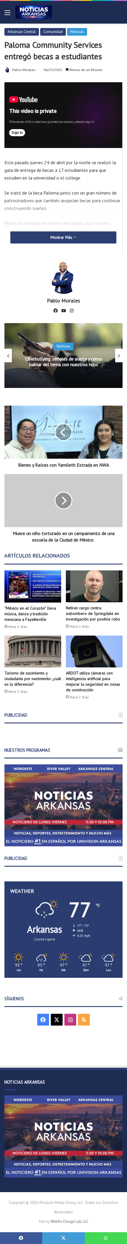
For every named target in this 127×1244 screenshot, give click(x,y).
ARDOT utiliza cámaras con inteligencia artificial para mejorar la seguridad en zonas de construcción (93, 681)
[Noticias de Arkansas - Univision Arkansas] (34, 12)
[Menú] (7, 14)
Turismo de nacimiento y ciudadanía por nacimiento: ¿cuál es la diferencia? (32, 678)
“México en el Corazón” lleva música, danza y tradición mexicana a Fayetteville (30, 613)
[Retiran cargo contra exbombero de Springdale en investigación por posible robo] (94, 586)
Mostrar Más (62, 237)
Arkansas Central (22, 31)
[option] (63, 355)
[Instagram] (71, 310)
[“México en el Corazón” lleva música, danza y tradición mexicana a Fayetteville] (32, 586)
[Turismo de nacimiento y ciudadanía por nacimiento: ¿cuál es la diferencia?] (32, 651)
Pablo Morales (23, 70)
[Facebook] (55, 310)
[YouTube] (63, 310)
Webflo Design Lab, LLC (70, 1221)
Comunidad (53, 31)
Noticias (77, 31)
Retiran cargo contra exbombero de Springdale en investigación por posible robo (93, 613)
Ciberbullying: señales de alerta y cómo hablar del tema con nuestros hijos (63, 361)
